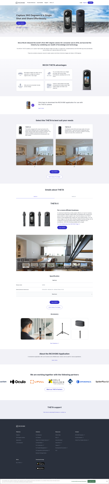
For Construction (39, 445)
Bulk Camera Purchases (22, 27)
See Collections (54, 343)
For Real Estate (39, 442)
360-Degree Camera (20, 437)
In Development (19, 442)
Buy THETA (21, 23)
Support (46, 2)
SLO (56, 450)
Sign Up (85, 2)
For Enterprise (39, 434)
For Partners (38, 437)
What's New (58, 434)
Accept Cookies (91, 481)
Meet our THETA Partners (54, 389)
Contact (90, 2)
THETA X (35, 196)
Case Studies (40, 2)
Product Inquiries (78, 437)
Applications (18, 440)
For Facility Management (41, 447)
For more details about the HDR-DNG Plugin (68, 224)
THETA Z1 (74, 196)
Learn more (41, 108)
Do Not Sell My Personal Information (79, 481)
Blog (56, 437)
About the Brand (59, 440)
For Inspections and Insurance (42, 450)
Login (81, 2)
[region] (54, 481)
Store (51, 2)
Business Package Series (41, 453)
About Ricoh (58, 442)
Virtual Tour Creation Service (42, 440)
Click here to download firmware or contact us (54, 412)
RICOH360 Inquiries (79, 434)
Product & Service (31, 2)
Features (18, 434)
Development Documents (61, 447)
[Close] (107, 481)
